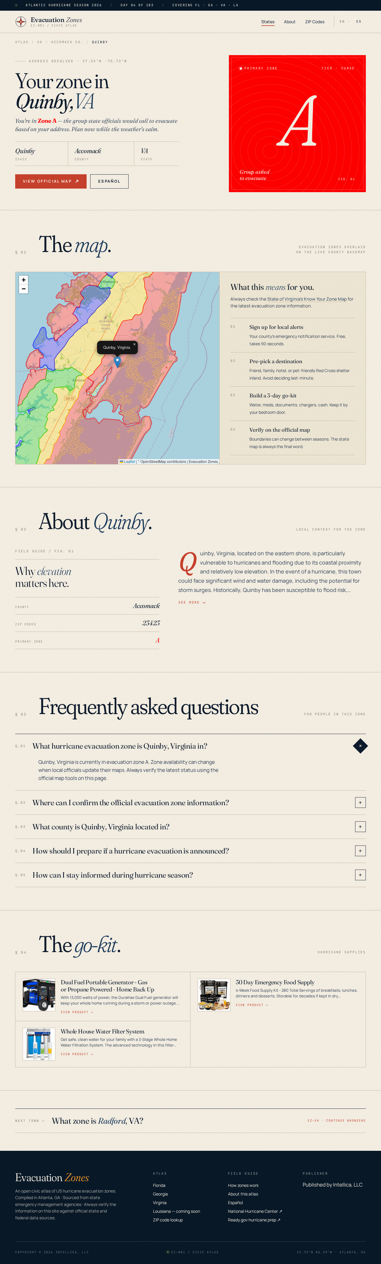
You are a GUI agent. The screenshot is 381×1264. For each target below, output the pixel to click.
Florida (159, 1185)
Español (109, 181)
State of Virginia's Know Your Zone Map (307, 299)
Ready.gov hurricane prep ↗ (254, 1220)
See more (189, 602)
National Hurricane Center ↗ (255, 1211)
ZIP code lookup (168, 1220)
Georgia (160, 1194)
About (290, 21)
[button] (117, 362)
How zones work (243, 1185)
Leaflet (129, 461)
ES (359, 21)
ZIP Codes (314, 21)
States (267, 21)
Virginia (160, 1202)
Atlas (22, 42)
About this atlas (243, 1194)
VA (40, 42)
